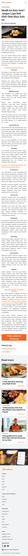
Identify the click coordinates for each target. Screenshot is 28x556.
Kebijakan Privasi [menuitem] (6, 534)
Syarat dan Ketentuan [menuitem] (7, 539)
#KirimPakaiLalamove (9, 349)
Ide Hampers (6, 351)
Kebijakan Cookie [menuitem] (6, 536)
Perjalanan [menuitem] (4, 499)
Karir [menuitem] (3, 521)
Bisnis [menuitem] (3, 476)
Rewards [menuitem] (4, 487)
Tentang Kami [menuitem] (5, 511)
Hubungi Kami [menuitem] (5, 524)
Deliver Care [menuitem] (5, 514)
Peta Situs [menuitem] (4, 527)
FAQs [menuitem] (3, 489)
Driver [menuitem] (3, 481)
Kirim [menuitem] (3, 479)
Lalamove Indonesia (9, 23)
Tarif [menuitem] (3, 484)
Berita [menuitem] (3, 519)
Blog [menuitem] (3, 516)
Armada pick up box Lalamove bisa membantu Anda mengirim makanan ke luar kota (14, 301)
